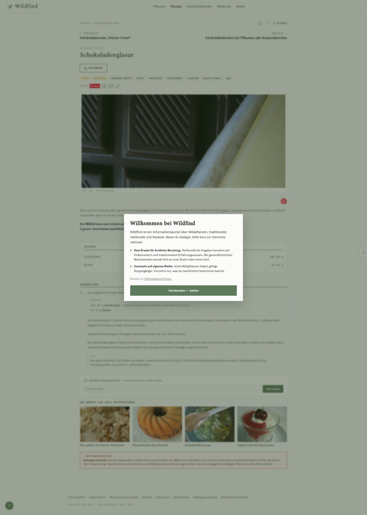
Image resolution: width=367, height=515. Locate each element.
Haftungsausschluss (157, 279)
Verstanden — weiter (183, 290)
